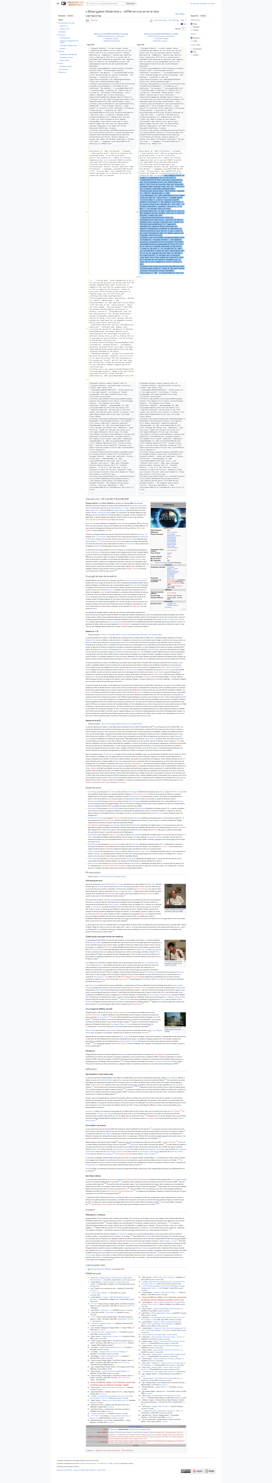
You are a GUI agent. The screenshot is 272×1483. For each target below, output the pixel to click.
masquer (70, 16)
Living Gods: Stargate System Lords (165, 1434)
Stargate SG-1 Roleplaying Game (97, 1437)
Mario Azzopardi (172, 532)
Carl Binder (170, 567)
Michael (147, 677)
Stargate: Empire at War (116, 1443)
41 (114, 1153)
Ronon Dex (133, 670)
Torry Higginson (93, 825)
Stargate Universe (172, 605)
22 (122, 1060)
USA (168, 554)
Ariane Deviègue (114, 825)
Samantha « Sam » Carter (141, 851)
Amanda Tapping (172, 547)
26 (93, 1086)
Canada (169, 553)
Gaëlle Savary (113, 801)
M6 (147, 526)
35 (184, 1130)
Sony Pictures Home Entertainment (136, 1179)
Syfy (96, 515)
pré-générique (115, 622)
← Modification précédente (111, 41)
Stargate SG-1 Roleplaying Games (156, 1441)
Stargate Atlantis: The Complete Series (104, 1204)
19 (91, 1042)
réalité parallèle (113, 777)
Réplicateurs (137, 692)
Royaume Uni (99, 1085)
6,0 (92, 1303)
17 (149, 1025)
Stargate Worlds (128, 1443)
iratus (93, 677)
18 (149, 1031)
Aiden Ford (122, 649)
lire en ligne (93, 1290)
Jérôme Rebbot (113, 808)
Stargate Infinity (145, 1429)
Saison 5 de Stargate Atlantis (132, 724)
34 (97, 1119)
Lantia (102, 592)
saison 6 (118, 891)
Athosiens (89, 642)
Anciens (129, 539)
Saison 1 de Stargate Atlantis (111, 634)
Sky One (175, 1085)
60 (170, 1229)
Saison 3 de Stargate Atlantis (152, 634)
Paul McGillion (171, 541)
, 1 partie (95, 541)
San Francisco (121, 782)
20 (93, 1042)
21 (101, 1045)
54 (89, 1203)
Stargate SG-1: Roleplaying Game (119, 1434)
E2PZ (148, 667)
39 (129, 1143)
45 (95, 1170)
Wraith (117, 601)
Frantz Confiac (118, 818)
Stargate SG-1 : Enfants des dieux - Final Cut (169, 1432)
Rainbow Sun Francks (174, 536)
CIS (178, 741)
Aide (184, 24)
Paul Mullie (170, 574)
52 (120, 1192)
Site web (167, 607)
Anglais (169, 556)
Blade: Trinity (123, 1036)
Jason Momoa (171, 543)
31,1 (95, 1415)
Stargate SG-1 (171, 603)
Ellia (163, 992)
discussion (110, 36)
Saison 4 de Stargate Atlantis (111, 724)
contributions (119, 36)
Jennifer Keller (131, 858)
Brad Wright (170, 576)
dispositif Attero (136, 763)
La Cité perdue (101, 536)
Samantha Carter (157, 813)
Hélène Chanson (115, 851)
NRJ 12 (139, 528)
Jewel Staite (171, 546)
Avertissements (101, 1470)
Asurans (88, 692)
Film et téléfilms (102, 1432)
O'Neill (184, 697)
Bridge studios (113, 1012)
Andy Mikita (134, 1144)
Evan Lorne (123, 979)
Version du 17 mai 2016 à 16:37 (105, 34)
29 (138, 1086)
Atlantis (97, 546)
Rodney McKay (103, 649)
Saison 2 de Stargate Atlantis (131, 634)
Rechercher (131, 3)
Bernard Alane (113, 863)
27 (134, 1086)
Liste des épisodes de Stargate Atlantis (113, 876)
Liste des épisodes (162, 562)
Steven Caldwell (105, 979)
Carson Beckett (159, 672)
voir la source (122, 34)
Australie (98, 552)
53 (159, 1201)
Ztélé (109, 530)
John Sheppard (133, 792)
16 (131, 1021)
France (90, 523)
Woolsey (101, 1250)
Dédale (134, 667)
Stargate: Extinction (132, 568)
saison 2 (100, 965)
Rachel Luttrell (171, 540)
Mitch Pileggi (125, 977)
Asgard (116, 761)
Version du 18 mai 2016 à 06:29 (155, 34)
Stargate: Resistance (140, 1443)
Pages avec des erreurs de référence (107, 1450)
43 (179, 1159)
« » (99, 1293)
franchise (138, 505)
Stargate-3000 (113, 1441)
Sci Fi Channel (171, 593)
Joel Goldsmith (171, 550)
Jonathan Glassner (119, 510)
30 (124, 1088)
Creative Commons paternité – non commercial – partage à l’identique (99, 1463)
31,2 (99, 1415)
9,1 (95, 1316)
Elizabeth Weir (90, 640)
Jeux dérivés (103, 1442)
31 (116, 1093)
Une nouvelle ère (102, 1017)
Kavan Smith (136, 977)
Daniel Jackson (130, 544)
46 (120, 1181)
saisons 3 (92, 985)
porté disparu (165, 670)
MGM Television (172, 580)
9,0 (92, 1316)
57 (105, 1222)
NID (153, 865)
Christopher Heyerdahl (124, 1154)
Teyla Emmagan (153, 649)
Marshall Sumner (134, 796)
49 (157, 1185)
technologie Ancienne (140, 794)
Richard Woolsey (93, 699)
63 (157, 1251)
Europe (88, 552)
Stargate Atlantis (96, 1269)
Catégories (90, 1450)
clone (127, 839)
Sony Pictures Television (174, 586)
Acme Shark (171, 581)
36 (117, 1141)
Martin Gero (170, 570)
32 (181, 1110)
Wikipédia (107, 1269)
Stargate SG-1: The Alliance (176, 1441)
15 (91, 1018)
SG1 (163, 667)
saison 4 (90, 1111)
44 (142, 1164)
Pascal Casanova (114, 844)
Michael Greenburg (173, 571)
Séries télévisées (127, 1450)
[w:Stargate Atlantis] (89, 1269)
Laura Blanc (111, 858)
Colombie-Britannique (102, 519)
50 (129, 1188)
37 (177, 1141)
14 (110, 1016)
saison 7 (143, 534)
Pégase (142, 914)
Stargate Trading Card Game (137, 1441)
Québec (88, 530)
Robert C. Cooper (172, 568)
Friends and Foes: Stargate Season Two (149, 1437)
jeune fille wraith (156, 674)
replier (182, 1426)
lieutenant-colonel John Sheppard (135, 580)
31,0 (92, 1415)
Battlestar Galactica (142, 1248)
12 (150, 1000)
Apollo (178, 777)
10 (104, 980)
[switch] (183, 28)
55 (157, 1203)
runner (127, 670)
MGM (87, 508)
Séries (105, 1429)
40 (165, 1143)
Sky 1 (128, 1118)
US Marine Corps (107, 820)
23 (179, 1063)
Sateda (106, 846)
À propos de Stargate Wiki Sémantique (84, 1470)
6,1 (94, 1303)
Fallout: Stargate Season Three (138, 1438)
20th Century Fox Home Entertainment (120, 1191)
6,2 (97, 1303)
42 (157, 1153)
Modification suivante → (161, 41)
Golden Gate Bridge (106, 782)
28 (136, 1086)
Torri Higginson (171, 538)
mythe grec (136, 606)
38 (127, 1143)
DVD (121, 1236)
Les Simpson (150, 1118)
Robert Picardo (171, 544)
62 (178, 1240)
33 (145, 1115)
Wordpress (167, 1330)
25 (91, 1084)
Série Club (121, 523)
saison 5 (100, 886)
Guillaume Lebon (114, 834)
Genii (138, 652)
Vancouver (89, 519)
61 (131, 1235)
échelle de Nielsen (106, 1080)
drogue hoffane (91, 768)
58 (169, 1222)
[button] (58, 3)
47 (178, 1181)
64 (113, 1258)
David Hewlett (171, 537)
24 (165, 1079)
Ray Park (145, 1033)
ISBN (125, 1306)
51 (134, 1190)
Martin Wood (108, 947)
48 (105, 1183)
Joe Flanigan (171, 534)
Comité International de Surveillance (114, 865)
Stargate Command (113, 541)
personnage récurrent (138, 987)
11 (119, 998)
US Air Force (177, 792)
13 (143, 1003)
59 (94, 1226)
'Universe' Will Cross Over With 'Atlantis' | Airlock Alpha (159, 1334)
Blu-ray (125, 1189)
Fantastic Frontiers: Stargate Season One (142, 1434)
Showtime (120, 886)
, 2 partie (170, 1241)
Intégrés (178, 29)
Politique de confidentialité (64, 1470)
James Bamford (121, 1043)
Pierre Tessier (112, 792)
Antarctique (111, 893)
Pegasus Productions (173, 583)
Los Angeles (115, 1024)
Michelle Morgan (135, 1004)
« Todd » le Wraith (149, 1154)
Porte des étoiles (135, 585)
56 (158, 1203)
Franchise (135, 1426)
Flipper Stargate (123, 1441)
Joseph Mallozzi (172, 573)
